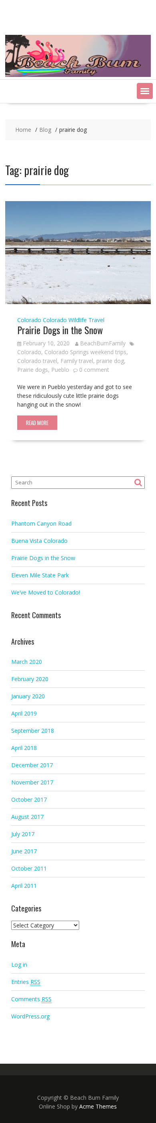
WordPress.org (30, 1016)
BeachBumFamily (103, 343)
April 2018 (24, 748)
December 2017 (32, 765)
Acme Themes (98, 1106)
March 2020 (26, 661)
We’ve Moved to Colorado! (45, 592)
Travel (96, 320)
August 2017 (27, 817)
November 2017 (32, 782)
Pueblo (60, 369)
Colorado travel (37, 361)
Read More (37, 423)
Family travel (76, 361)
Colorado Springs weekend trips (85, 352)
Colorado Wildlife (65, 320)
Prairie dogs (32, 369)
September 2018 (32, 730)
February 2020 (29, 679)
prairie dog (110, 361)
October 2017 (29, 799)
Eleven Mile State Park (40, 575)
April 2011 (24, 885)
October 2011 (29, 868)
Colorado (29, 320)
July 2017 (22, 834)
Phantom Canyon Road (41, 523)
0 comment (94, 369)
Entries (25, 982)
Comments (31, 999)
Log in (19, 964)
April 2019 (24, 713)
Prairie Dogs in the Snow (60, 330)
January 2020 (28, 696)
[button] (145, 91)
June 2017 (24, 851)
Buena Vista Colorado (39, 540)
